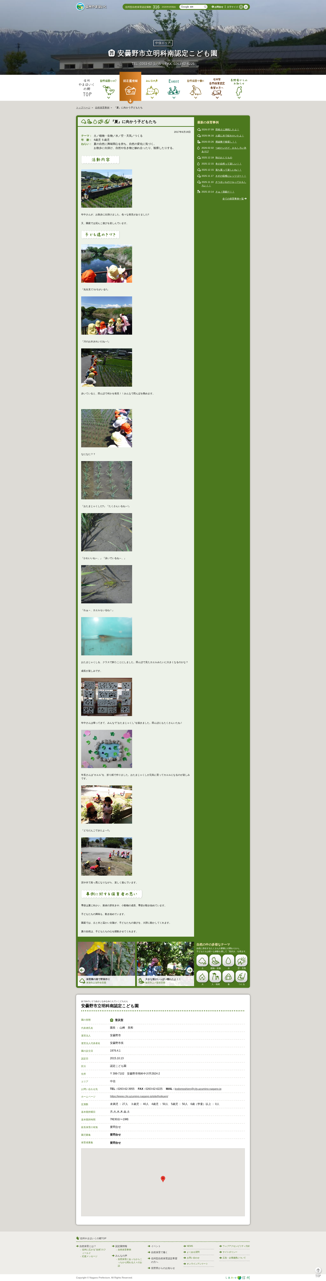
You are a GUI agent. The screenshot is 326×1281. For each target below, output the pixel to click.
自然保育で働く (159, 1252)
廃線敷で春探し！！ (226, 141)
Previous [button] (82, 970)
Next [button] (190, 970)
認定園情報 (121, 1246)
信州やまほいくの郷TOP (93, 1238)
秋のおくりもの (223, 157)
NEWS (190, 1246)
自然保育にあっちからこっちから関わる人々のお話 (130, 1262)
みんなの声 (121, 1255)
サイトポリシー (230, 1252)
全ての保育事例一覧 (233, 198)
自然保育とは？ (87, 1246)
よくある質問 (193, 1252)
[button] (320, 1274)
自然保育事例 (102, 107)
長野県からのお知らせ (163, 1268)
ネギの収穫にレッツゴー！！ (230, 176)
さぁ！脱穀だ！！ (224, 191)
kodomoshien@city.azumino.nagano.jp (198, 1088)
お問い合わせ (193, 1258)
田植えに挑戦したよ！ (227, 129)
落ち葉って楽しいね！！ (228, 169)
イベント (156, 1246)
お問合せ (218, 7)
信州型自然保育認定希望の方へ (164, 1260)
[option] (106, 964)
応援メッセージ (89, 1256)
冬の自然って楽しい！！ (228, 163)
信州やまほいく (91, 7)
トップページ (83, 107)
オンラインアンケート (197, 1263)
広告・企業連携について (234, 1258)
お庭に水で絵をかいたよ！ (229, 135)
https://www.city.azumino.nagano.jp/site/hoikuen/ (139, 1096)
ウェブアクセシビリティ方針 (236, 1246)
